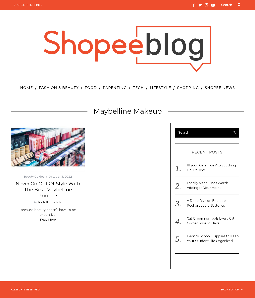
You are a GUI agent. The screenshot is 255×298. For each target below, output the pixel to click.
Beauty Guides (34, 176)
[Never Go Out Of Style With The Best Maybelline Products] (48, 147)
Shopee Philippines (28, 4)
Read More (48, 219)
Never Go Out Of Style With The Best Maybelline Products (48, 189)
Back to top (230, 289)
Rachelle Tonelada (50, 202)
